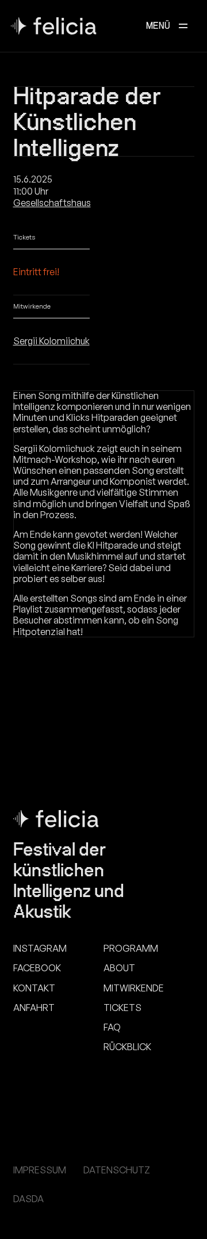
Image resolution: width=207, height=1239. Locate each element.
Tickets (122, 1007)
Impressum (39, 1170)
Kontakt (34, 988)
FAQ (112, 1027)
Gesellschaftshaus (52, 202)
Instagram (40, 948)
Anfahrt (34, 1007)
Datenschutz (116, 1170)
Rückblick (127, 1047)
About (119, 968)
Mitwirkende (133, 988)
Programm (130, 948)
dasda (28, 1199)
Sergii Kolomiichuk (51, 341)
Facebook (37, 968)
